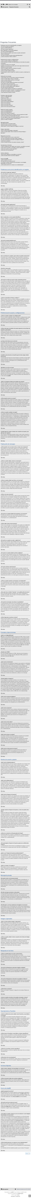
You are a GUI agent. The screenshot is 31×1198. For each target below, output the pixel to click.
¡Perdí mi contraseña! (5, 54)
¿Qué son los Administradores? (7, 110)
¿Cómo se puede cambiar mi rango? (8, 70)
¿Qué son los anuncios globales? (7, 101)
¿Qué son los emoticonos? (6, 99)
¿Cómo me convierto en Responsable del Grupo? (10, 115)
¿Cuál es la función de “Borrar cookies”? (8, 56)
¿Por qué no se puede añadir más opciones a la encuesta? (12, 82)
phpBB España (20, 1193)
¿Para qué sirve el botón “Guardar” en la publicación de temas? (13, 89)
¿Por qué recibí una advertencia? (7, 87)
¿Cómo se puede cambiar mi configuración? (9, 60)
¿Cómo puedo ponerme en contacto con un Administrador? (12, 164)
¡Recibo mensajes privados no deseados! (9, 124)
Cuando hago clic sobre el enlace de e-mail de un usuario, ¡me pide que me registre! (15, 73)
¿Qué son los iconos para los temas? (8, 106)
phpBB (8, 375)
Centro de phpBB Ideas (6, 1106)
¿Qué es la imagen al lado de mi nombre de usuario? (11, 68)
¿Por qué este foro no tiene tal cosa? (8, 161)
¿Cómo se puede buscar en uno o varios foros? (10, 137)
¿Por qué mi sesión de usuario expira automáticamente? (11, 55)
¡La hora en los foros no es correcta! (8, 64)
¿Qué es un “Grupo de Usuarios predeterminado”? (10, 118)
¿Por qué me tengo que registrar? (7, 46)
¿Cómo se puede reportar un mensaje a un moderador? (11, 88)
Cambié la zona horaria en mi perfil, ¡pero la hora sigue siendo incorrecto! (15, 65)
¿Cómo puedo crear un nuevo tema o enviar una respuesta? (12, 77)
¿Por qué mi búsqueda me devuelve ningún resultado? (11, 138)
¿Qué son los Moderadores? (6, 112)
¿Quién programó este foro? (6, 159)
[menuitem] (4, 5)
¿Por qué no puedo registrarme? (7, 49)
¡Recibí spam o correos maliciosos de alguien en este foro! (12, 126)
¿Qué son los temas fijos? (6, 104)
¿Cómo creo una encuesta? (6, 81)
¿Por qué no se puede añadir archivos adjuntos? (10, 86)
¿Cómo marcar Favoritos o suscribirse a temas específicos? (12, 147)
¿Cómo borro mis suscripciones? (7, 150)
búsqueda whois (19, 1120)
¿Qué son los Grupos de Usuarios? (8, 113)
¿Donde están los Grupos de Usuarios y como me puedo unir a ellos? (14, 114)
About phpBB (16, 1096)
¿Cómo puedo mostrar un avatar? (7, 69)
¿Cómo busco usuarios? (5, 140)
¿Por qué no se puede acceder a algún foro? (9, 84)
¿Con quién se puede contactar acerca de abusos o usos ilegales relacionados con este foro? (13, 163)
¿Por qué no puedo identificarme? (7, 51)
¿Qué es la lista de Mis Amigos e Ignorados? (9, 130)
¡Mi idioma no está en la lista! (6, 67)
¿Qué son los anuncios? (5, 102)
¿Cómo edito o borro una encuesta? (8, 83)
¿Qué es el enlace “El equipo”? (7, 119)
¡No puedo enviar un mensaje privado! (8, 123)
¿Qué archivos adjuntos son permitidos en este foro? (11, 154)
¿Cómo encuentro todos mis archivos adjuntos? (10, 155)
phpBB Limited (23, 1093)
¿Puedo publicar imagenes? (6, 100)
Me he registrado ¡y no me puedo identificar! (9, 50)
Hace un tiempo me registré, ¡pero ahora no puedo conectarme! (13, 52)
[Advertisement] (15, 25)
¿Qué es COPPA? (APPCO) (6, 47)
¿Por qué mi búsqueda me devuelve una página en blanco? (12, 139)
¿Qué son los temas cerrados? (7, 105)
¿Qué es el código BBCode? (6, 96)
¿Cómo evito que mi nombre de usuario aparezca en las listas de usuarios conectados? (15, 63)
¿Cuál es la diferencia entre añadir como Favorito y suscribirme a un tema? (15, 146)
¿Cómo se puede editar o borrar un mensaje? (9, 78)
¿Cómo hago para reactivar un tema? (8, 92)
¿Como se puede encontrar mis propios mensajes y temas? (12, 142)
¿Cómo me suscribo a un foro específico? (9, 148)
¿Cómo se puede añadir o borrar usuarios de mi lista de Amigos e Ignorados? (13, 132)
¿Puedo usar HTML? (5, 97)
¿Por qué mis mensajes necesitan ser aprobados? (10, 91)
